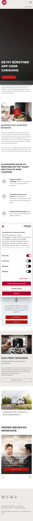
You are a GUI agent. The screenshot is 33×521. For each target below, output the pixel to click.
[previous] (3, 477)
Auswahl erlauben (16, 288)
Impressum (20, 506)
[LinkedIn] (15, 497)
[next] (30, 477)
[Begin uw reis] (16, 454)
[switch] (28, 261)
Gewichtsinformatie (6, 508)
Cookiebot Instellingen (19, 508)
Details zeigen (23, 278)
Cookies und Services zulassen (16, 283)
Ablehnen (16, 293)
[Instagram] (7, 497)
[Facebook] (3, 497)
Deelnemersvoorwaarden (8, 506)
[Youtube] (11, 497)
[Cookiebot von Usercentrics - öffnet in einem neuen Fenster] (23, 226)
